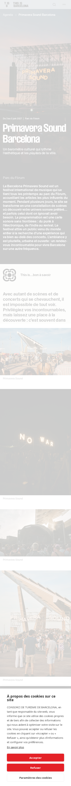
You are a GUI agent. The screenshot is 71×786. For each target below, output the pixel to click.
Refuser (35, 767)
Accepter (35, 757)
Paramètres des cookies (35, 777)
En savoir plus (15, 747)
